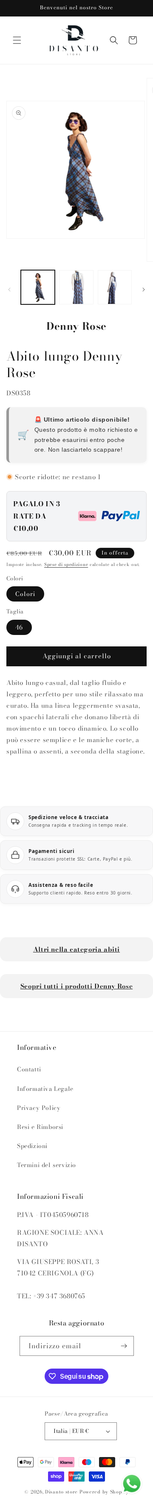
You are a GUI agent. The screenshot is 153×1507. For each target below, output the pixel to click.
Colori (25, 594)
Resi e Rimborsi (40, 1127)
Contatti (29, 1069)
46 (19, 627)
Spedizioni (32, 1146)
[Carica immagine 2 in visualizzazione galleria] (76, 287)
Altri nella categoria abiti (76, 949)
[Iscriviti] (124, 1346)
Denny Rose (76, 326)
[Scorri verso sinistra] (9, 289)
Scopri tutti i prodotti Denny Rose (76, 986)
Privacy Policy (38, 1107)
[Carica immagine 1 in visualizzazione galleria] (38, 287)
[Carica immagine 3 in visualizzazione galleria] (115, 287)
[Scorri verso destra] (143, 289)
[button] (17, 40)
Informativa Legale (45, 1088)
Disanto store (61, 1491)
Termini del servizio (46, 1165)
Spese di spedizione (66, 564)
